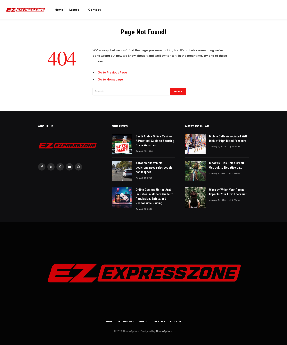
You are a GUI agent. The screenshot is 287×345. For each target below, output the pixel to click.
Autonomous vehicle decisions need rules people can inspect (154, 167)
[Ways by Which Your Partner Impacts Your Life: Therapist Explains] (195, 197)
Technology (126, 321)
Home (59, 10)
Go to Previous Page (112, 72)
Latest (74, 10)
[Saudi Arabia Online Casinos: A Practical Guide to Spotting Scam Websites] (122, 144)
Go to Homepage (110, 79)
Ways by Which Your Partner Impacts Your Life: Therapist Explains (228, 192)
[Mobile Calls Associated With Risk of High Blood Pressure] (195, 144)
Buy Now (175, 321)
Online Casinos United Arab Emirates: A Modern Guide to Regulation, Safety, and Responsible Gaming (154, 196)
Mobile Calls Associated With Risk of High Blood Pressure (228, 138)
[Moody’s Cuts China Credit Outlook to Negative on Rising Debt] (195, 171)
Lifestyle (158, 321)
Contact (94, 10)
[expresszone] (25, 9)
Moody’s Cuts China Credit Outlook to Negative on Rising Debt (226, 165)
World (143, 321)
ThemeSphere (164, 331)
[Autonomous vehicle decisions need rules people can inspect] (122, 171)
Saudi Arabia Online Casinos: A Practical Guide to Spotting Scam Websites (155, 140)
